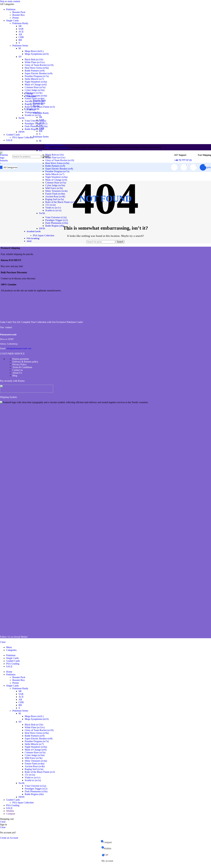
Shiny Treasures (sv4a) (56, 191)
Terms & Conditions (22, 367)
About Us (17, 372)
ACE (21, 31)
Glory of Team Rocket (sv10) (39, 65)
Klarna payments (20, 359)
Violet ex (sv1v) (53, 207)
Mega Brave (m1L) (34, 51)
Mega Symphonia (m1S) (37, 54)
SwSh (42, 213)
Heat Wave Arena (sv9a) (37, 67)
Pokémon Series (20, 45)
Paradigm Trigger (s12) (56, 220)
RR (20, 40)
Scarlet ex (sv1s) (53, 210)
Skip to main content (10, 1)
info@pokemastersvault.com (18, 348)
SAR (21, 29)
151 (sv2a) (50, 205)
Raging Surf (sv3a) (54, 199)
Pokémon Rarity (20, 23)
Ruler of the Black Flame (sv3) (60, 202)
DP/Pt (42, 228)
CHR (21, 37)
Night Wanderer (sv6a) (36, 81)
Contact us (17, 370)
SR (20, 26)
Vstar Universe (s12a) (56, 217)
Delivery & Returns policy (25, 361)
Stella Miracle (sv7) (34, 79)
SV (20, 56)
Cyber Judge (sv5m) (55, 185)
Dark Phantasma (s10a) (56, 223)
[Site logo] (4, 210)
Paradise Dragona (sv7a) (37, 76)
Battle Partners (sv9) (34, 70)
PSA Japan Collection (43, 235)
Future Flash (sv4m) (55, 193)
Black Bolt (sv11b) (34, 59)
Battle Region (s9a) (54, 225)
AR (20, 34)
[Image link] (11, 316)
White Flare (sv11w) (35, 62)
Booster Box (18, 15)
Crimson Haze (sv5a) (35, 87)
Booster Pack (18, 12)
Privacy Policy (19, 364)
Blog (14, 375)
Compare (10, 813)
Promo (15, 17)
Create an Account (9, 837)
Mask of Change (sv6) (35, 84)
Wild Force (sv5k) (54, 188)
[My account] (174, 167)
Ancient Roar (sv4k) (55, 196)
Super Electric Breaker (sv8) (38, 73)
